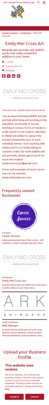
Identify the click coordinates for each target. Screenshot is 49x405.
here (7, 389)
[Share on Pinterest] (18, 77)
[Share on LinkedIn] (13, 77)
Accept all (14, 397)
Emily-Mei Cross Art (14, 280)
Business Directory (10, 33)
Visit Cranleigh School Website (16, 2)
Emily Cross (18, 66)
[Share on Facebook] (3, 77)
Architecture (25, 33)
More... (41, 243)
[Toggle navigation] (44, 2)
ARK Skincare (10, 325)
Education (6, 233)
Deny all (34, 397)
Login (32, 2)
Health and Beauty (10, 322)
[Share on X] (8, 77)
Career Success (11, 235)
